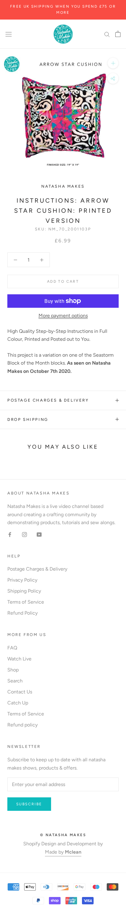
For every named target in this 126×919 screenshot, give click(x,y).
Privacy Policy (22, 580)
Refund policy (22, 725)
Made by (63, 852)
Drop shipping (27, 419)
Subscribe (29, 804)
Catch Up (17, 703)
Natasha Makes (63, 186)
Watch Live (19, 659)
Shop (13, 670)
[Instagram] (24, 534)
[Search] (107, 34)
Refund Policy (22, 613)
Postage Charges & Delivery (48, 400)
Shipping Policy (24, 591)
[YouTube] (39, 534)
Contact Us (19, 692)
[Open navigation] (9, 33)
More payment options (63, 315)
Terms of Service (25, 602)
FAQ (12, 648)
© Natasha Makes (63, 835)
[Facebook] (9, 534)
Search (15, 681)
